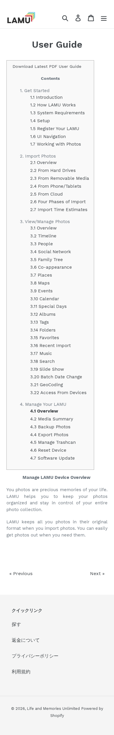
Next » (97, 573)
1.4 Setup (40, 120)
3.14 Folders (43, 330)
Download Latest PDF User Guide (47, 66)
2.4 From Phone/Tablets (55, 186)
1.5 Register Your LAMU (54, 128)
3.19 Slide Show (47, 369)
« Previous (20, 573)
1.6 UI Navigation (48, 136)
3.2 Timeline (43, 236)
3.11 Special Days (48, 306)
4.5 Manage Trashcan (53, 442)
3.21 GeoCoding (46, 384)
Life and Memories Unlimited (53, 708)
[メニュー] (103, 17)
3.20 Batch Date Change (56, 376)
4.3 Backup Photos (50, 426)
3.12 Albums (43, 314)
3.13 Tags (39, 322)
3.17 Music (41, 353)
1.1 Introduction (46, 97)
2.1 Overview (43, 162)
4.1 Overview (44, 411)
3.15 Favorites (44, 337)
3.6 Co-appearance (51, 267)
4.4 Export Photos (49, 434)
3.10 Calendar (44, 298)
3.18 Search (42, 361)
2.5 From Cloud (46, 194)
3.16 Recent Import (50, 345)
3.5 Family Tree (46, 259)
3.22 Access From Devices (58, 392)
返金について (26, 640)
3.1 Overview (43, 228)
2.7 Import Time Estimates (58, 209)
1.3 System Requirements (57, 112)
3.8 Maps (40, 283)
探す (16, 624)
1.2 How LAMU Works (53, 105)
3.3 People (41, 243)
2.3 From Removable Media (59, 178)
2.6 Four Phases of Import (58, 201)
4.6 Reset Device (48, 450)
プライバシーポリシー (35, 656)
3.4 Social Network (50, 251)
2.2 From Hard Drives (53, 170)
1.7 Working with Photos (55, 144)
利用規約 (21, 671)
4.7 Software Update (52, 458)
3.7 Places (41, 275)
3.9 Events (41, 291)
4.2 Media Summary (51, 419)
